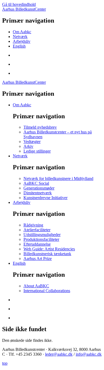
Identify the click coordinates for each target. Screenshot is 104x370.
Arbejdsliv (21, 41)
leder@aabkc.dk (59, 354)
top (4, 363)
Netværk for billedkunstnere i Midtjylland (58, 178)
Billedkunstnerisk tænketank (47, 253)
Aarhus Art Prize (37, 258)
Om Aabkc (22, 32)
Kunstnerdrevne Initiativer (45, 197)
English (19, 46)
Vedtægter (32, 141)
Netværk (20, 36)
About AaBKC (36, 286)
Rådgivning (33, 225)
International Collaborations (46, 290)
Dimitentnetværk (37, 193)
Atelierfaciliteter (36, 230)
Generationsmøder (38, 188)
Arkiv (28, 146)
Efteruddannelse (37, 244)
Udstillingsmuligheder (42, 234)
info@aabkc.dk (89, 354)
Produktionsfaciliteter (41, 239)
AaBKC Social (36, 183)
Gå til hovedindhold (19, 4)
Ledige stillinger (37, 151)
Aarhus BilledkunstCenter (24, 9)
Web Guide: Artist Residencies (49, 249)
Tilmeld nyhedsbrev (40, 127)
